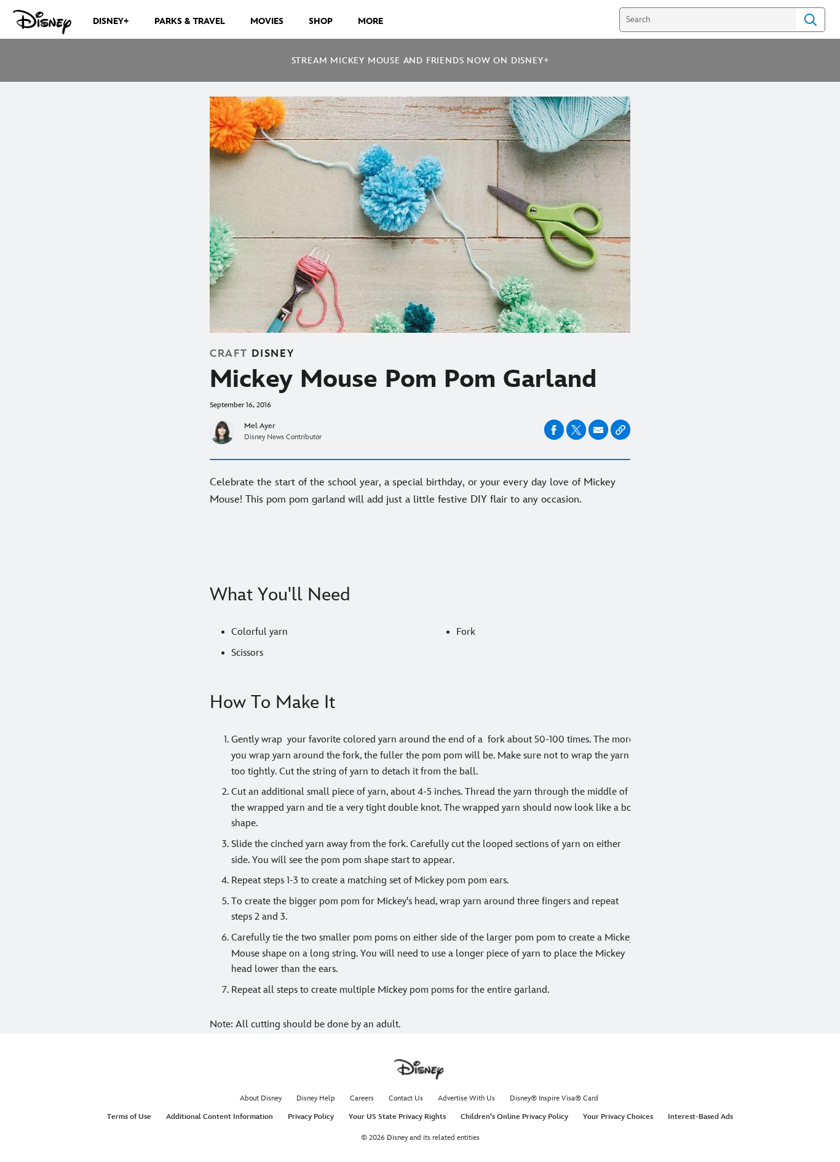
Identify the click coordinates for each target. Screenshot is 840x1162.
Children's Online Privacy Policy (514, 1116)
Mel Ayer (259, 426)
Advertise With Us (466, 1098)
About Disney (261, 1098)
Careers (362, 1098)
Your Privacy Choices (618, 1116)
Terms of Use (129, 1116)
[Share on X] (576, 430)
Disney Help (315, 1098)
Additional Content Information (219, 1116)
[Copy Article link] (620, 430)
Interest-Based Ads (700, 1116)
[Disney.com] (42, 22)
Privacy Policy (311, 1116)
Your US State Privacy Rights (397, 1116)
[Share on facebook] (554, 430)
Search (810, 19)
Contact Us (406, 1098)
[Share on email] (598, 430)
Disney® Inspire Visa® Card (554, 1098)
